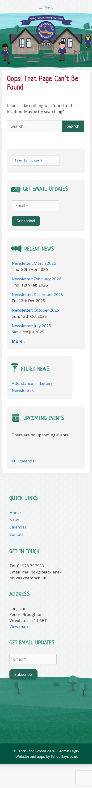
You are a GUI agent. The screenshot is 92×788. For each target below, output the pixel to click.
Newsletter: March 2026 (34, 263)
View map (18, 626)
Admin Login (69, 750)
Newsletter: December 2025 (37, 294)
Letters (46, 383)
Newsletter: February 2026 (36, 279)
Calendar (17, 527)
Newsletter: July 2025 (31, 325)
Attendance (22, 383)
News (14, 520)
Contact (16, 534)
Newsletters (23, 390)
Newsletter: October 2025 (35, 310)
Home (15, 512)
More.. (18, 341)
